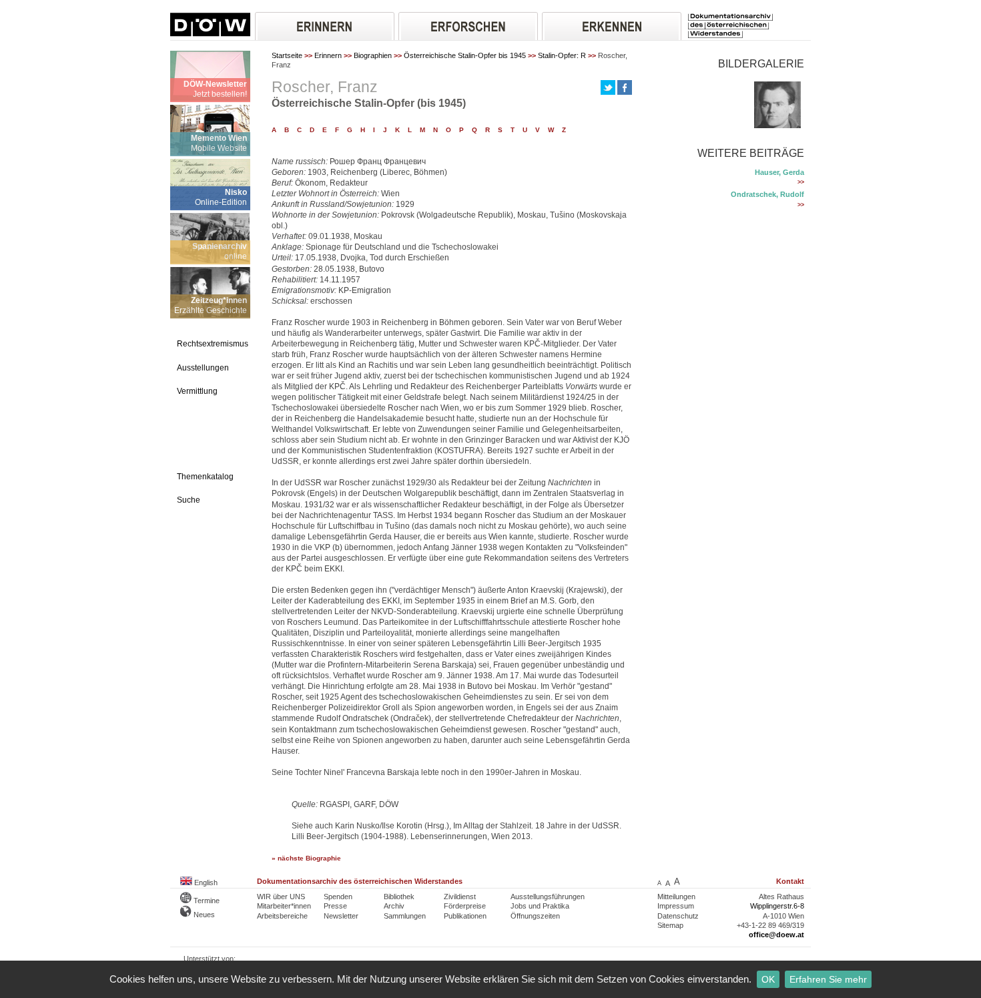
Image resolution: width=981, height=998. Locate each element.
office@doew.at (776, 935)
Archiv (394, 906)
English (205, 883)
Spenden (338, 897)
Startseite (287, 55)
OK (768, 979)
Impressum (675, 906)
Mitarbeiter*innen (284, 906)
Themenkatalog (205, 476)
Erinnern (328, 55)
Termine (206, 901)
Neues (203, 915)
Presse (335, 906)
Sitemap (670, 925)
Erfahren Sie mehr (828, 979)
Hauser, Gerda (779, 172)
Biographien (373, 55)
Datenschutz (678, 916)
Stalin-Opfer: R (562, 55)
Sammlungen (405, 916)
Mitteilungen (676, 897)
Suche (188, 500)
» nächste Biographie (306, 858)
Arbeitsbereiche (282, 916)
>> (800, 182)
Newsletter (341, 916)
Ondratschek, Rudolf (767, 194)
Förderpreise (465, 906)
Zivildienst (460, 897)
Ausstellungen (203, 367)
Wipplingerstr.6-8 (777, 906)
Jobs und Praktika (540, 906)
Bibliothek (399, 897)
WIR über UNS (281, 897)
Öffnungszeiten (535, 916)
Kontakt (790, 881)
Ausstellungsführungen (548, 897)
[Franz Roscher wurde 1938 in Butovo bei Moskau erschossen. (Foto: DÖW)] (777, 125)
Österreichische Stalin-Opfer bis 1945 (465, 55)
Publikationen (465, 916)
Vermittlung (197, 391)
